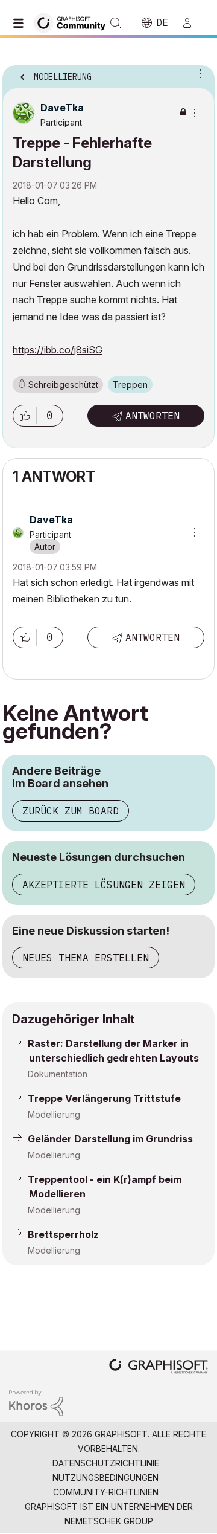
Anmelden (192, 23)
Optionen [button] (198, 73)
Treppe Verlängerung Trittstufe (104, 1098)
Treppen (130, 384)
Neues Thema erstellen (85, 958)
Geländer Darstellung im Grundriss (110, 1139)
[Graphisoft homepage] (158, 1367)
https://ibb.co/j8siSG (57, 350)
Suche (116, 23)
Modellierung (54, 1114)
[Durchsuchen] (21, 23)
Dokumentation (57, 1074)
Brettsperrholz (63, 1234)
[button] (24, 415)
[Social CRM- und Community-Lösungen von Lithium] (36, 1402)
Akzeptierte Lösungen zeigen (103, 884)
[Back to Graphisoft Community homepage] (73, 22)
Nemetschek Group (108, 1521)
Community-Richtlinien (106, 1492)
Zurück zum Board (70, 811)
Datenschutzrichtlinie (105, 1463)
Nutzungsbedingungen (105, 1477)
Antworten (152, 416)
